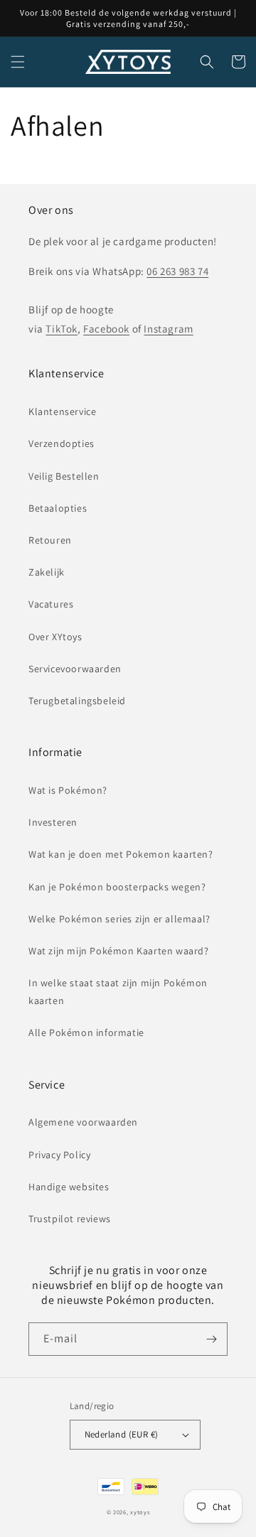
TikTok (62, 328)
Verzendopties (61, 443)
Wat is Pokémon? (67, 790)
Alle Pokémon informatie (86, 1032)
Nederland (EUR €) (122, 1434)
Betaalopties (57, 508)
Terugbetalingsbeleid (77, 700)
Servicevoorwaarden (75, 668)
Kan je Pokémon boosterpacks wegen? (117, 886)
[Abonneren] (211, 1339)
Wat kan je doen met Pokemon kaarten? (120, 854)
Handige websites (69, 1186)
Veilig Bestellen (64, 476)
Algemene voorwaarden (83, 1122)
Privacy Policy (59, 1154)
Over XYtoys (55, 636)
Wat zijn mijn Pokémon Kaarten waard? (118, 950)
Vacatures (50, 604)
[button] (17, 61)
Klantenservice (62, 411)
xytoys (139, 1512)
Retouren (50, 540)
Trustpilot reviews (69, 1218)
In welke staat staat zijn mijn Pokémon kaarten (118, 991)
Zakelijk (46, 572)
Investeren (53, 822)
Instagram (168, 328)
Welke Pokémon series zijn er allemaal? (119, 918)
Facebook (106, 328)
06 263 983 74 (177, 271)
